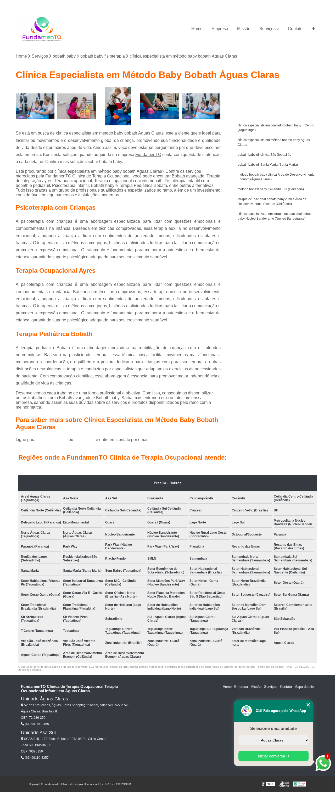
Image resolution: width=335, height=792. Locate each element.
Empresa (219, 28)
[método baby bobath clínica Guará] (118, 106)
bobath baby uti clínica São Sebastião (264, 155)
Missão (243, 28)
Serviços (267, 28)
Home (197, 28)
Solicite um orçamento (277, 92)
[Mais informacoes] (313, 29)
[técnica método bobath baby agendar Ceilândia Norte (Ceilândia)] (159, 106)
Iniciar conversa (272, 756)
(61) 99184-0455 (53, 439)
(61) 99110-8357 (36, 758)
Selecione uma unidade (273, 728)
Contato (295, 28)
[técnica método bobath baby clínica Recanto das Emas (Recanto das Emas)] (76, 106)
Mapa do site (304, 687)
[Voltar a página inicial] (42, 28)
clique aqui (84, 439)
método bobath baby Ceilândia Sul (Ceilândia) (271, 189)
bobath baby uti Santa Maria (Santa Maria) (268, 164)
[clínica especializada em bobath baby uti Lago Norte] (201, 106)
